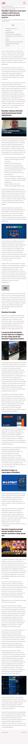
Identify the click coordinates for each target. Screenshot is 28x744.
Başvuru (8, 40)
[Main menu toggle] (24, 3)
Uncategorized (5, 19)
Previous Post (4, 732)
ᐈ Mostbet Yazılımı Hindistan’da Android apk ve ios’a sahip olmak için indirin (14, 36)
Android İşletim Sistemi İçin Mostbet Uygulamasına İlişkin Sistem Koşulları (14, 43)
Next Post (24, 732)
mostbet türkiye (5, 208)
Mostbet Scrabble (10, 32)
